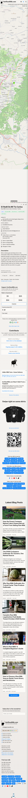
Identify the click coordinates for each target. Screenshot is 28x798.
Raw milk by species (6, 767)
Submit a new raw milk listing (8, 772)
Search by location (8, 483)
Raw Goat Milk (7, 211)
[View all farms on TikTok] (18, 478)
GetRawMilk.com (11, 722)
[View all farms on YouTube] (14, 478)
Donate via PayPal (6, 733)
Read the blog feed (6, 747)
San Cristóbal (16, 279)
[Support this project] (23, 2)
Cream (8, 468)
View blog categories (6, 749)
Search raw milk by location (8, 771)
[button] (2, 5)
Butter (4, 468)
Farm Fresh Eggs (9, 472)
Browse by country (6, 765)
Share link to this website (7, 754)
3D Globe (9, 485)
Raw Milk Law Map (7, 488)
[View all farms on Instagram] (12, 478)
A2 (10, 781)
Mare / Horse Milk (14, 463)
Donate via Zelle (6, 737)
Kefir (18, 468)
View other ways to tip (14, 326)
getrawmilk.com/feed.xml (8, 751)
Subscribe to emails (6, 746)
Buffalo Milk (6, 463)
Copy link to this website (7, 753)
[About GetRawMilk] (2, 788)
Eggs (13, 783)
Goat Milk (20, 458)
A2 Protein (4, 213)
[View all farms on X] (16, 478)
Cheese (13, 468)
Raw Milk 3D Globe (6, 764)
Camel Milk (21, 460)
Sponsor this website (14, 395)
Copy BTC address (6, 739)
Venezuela (6, 279)
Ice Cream (14, 470)
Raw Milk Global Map (19, 483)
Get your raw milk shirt (14, 428)
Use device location (19, 488)
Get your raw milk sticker (14, 451)
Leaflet (12, 202)
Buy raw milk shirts (6, 742)
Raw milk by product (6, 769)
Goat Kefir (7, 470)
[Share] (24, 204)
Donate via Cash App (7, 735)
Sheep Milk (7, 460)
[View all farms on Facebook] (9, 478)
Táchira (10, 279)
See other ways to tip (7, 740)
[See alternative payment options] (16, 322)
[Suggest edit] (26, 204)
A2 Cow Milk (14, 458)
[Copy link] (21, 204)
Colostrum (20, 470)
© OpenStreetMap (17, 202)
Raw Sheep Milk (22, 211)
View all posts (14, 695)
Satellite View (24, 5)
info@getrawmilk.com (8, 727)
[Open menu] (26, 2)
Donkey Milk (14, 460)
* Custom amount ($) (6, 307)
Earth (2, 279)
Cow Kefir (22, 468)
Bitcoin (14, 485)
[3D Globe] (21, 2)
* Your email (4, 313)
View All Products (18, 472)
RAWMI (19, 485)
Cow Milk (7, 458)
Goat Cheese (14, 211)
